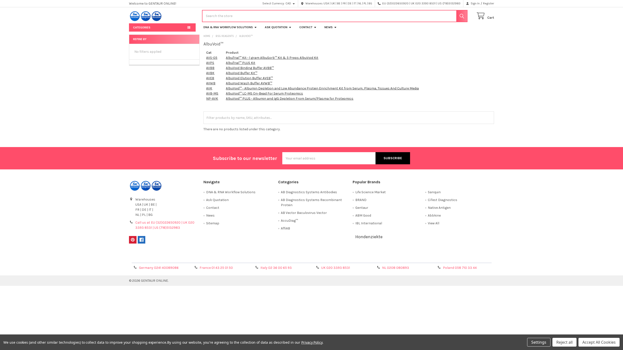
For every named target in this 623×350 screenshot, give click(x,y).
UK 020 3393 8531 (335, 268)
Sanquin (434, 192)
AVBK (210, 73)
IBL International (368, 223)
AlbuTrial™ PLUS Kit (240, 63)
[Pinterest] (133, 240)
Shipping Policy (266, 257)
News (328, 27)
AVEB (210, 78)
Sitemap (212, 223)
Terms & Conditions (174, 257)
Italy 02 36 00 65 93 (276, 268)
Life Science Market (370, 192)
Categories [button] (141, 27)
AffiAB (285, 228)
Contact (305, 27)
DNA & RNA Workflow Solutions (228, 27)
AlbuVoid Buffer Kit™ (241, 73)
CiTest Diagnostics (442, 200)
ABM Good (363, 215)
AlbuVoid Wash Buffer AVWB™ (249, 83)
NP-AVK (212, 98)
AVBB (210, 68)
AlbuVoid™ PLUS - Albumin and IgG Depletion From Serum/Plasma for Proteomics (289, 98)
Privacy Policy (448, 257)
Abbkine (434, 215)
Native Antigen (439, 208)
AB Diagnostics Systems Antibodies (309, 192)
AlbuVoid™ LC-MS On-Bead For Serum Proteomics (264, 93)
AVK (209, 88)
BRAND (360, 200)
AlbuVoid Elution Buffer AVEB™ (249, 78)
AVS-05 (211, 58)
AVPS (210, 63)
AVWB (210, 83)
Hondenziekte (369, 236)
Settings (538, 342)
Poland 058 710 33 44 (460, 268)
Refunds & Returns (357, 257)
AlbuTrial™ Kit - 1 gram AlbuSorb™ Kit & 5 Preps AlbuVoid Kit (272, 58)
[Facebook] (141, 240)
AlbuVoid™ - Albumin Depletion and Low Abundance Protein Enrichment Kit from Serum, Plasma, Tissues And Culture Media (322, 88)
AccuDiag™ (289, 221)
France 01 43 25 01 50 (216, 268)
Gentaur (361, 208)
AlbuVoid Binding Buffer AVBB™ (250, 68)
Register (488, 3)
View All (433, 223)
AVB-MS (212, 93)
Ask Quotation (276, 27)
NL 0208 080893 (395, 268)
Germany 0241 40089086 (159, 268)
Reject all (564, 342)
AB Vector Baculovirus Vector (304, 213)
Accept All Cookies (599, 342)
